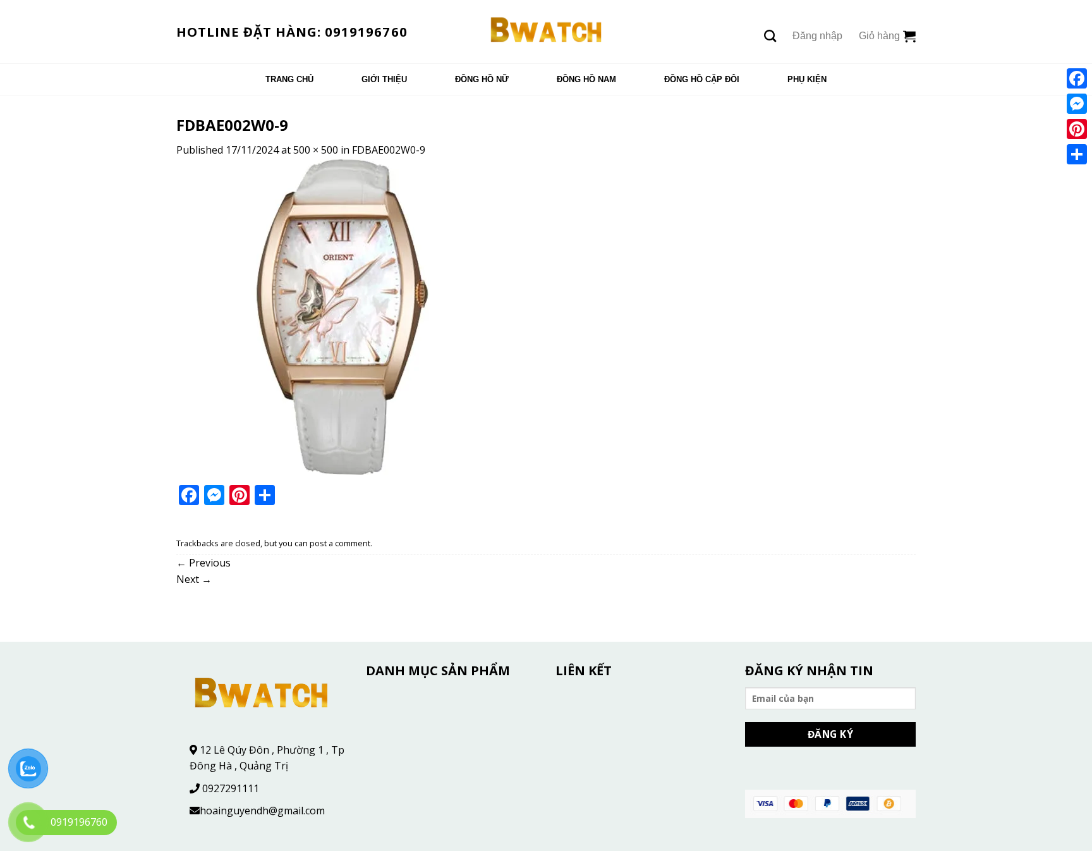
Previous (203, 563)
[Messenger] (1076, 103)
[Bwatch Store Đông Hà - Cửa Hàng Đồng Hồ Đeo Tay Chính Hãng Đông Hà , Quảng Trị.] (546, 31)
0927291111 (230, 788)
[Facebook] (1076, 78)
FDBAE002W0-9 (388, 150)
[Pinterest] (1076, 129)
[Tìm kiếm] (770, 35)
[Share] (1076, 154)
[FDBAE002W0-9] (334, 315)
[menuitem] (289, 79)
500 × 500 (315, 150)
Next (194, 579)
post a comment (340, 543)
